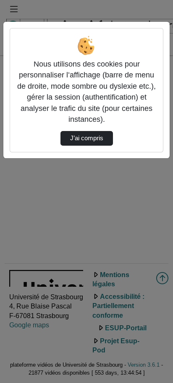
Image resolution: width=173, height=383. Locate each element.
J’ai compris (86, 138)
